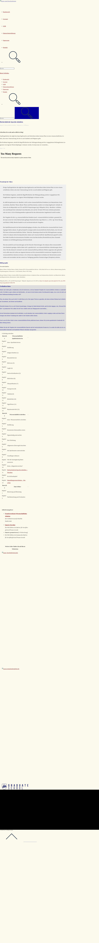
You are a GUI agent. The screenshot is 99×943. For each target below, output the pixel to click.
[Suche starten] (27, 113)
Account (5, 82)
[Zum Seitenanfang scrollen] (11, 842)
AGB (4, 84)
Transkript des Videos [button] (6, 182)
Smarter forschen (10, 525)
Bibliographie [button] (4, 263)
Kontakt (5, 92)
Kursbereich (6, 79)
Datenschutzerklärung (8, 86)
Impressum (6, 89)
